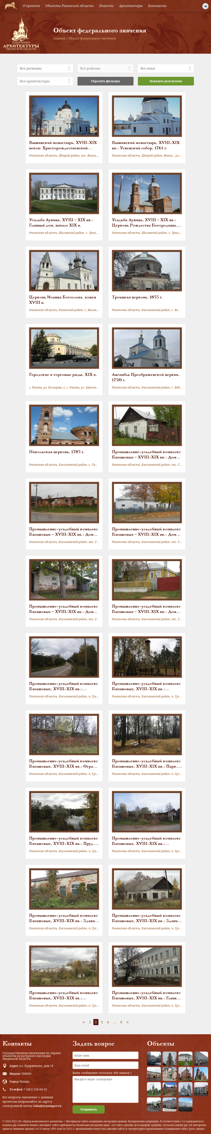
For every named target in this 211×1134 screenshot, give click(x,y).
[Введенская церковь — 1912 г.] (201, 1074)
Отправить (88, 1109)
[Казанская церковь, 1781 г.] (170, 1089)
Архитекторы (131, 6)
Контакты (157, 6)
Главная (59, 38)
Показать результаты (166, 81)
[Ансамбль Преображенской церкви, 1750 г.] (185, 1089)
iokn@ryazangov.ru (47, 1106)
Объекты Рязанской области (69, 6)
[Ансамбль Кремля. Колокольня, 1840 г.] (170, 1059)
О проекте (31, 6)
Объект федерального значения (92, 38)
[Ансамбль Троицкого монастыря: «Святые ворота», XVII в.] (185, 1074)
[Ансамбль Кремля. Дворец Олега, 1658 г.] (185, 1104)
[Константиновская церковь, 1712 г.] (154, 1089)
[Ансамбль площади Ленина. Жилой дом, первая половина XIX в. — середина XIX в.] (154, 1074)
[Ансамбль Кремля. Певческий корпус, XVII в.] (185, 1059)
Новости (106, 6)
